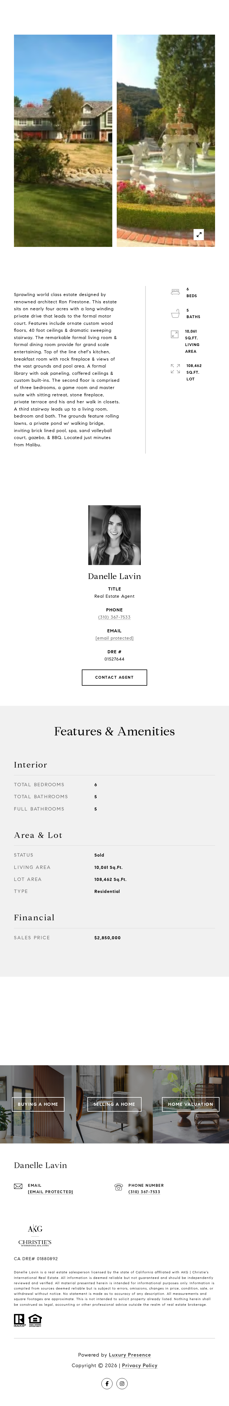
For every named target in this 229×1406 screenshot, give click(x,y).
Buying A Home (38, 1104)
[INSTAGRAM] (122, 1383)
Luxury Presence (130, 1355)
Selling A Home (114, 1104)
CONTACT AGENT (114, 677)
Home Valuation (190, 1104)
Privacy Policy (140, 1365)
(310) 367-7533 (114, 617)
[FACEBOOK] (107, 1383)
